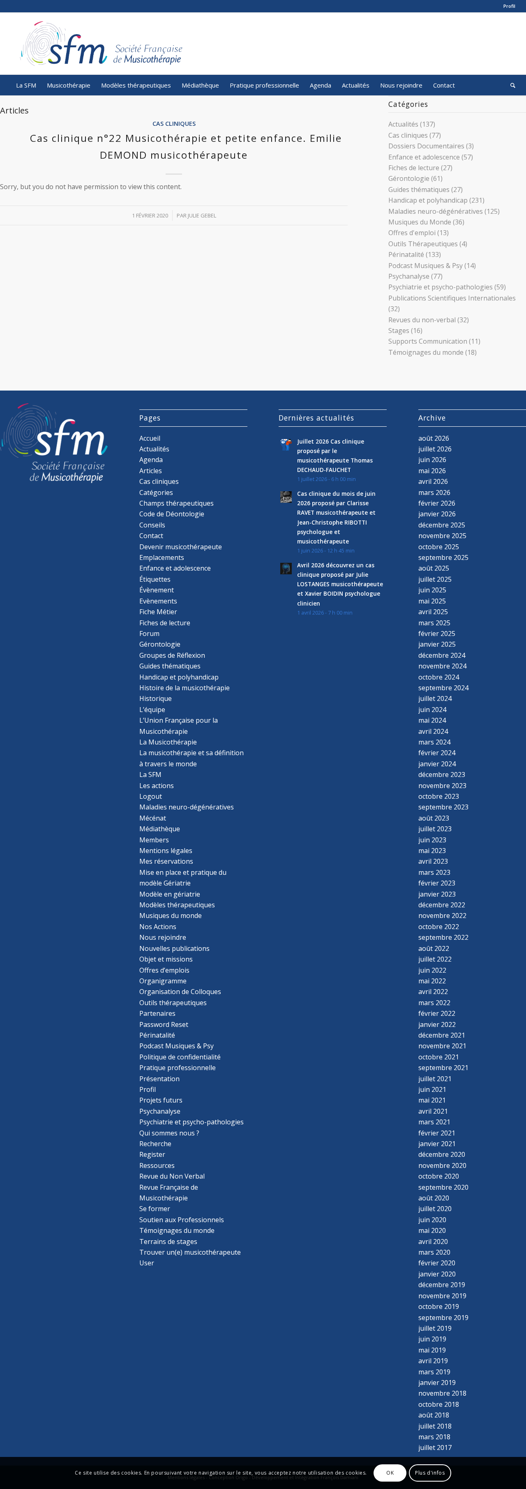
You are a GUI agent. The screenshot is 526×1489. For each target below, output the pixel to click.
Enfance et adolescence (424, 157)
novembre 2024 (442, 666)
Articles (150, 470)
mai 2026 (432, 470)
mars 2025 (434, 622)
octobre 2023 (438, 796)
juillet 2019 (435, 1328)
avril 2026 (433, 481)
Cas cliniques (174, 123)
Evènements (158, 601)
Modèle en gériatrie (169, 894)
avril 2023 (433, 861)
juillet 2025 (435, 579)
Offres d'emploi (412, 232)
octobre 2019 (438, 1306)
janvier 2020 (437, 1274)
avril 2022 (433, 991)
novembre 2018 (442, 1393)
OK (390, 1472)
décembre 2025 (441, 524)
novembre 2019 (442, 1295)
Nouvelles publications (174, 948)
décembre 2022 (441, 904)
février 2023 (436, 883)
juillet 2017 (435, 1447)
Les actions (156, 785)
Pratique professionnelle (177, 1067)
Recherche (155, 1143)
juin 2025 (432, 589)
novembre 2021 (442, 1045)
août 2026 (433, 438)
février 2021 (436, 1133)
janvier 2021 (437, 1143)
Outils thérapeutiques (173, 1002)
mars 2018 (434, 1436)
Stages (398, 330)
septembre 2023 (443, 807)
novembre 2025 (442, 535)
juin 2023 (432, 839)
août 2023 (433, 818)
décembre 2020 (441, 1154)
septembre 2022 (443, 937)
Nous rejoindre (162, 937)
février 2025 (436, 633)
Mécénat (152, 818)
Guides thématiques (419, 189)
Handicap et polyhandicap (428, 200)
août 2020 (433, 1197)
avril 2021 (433, 1111)
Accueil (149, 438)
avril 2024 (433, 731)
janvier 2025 (437, 644)
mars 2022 (434, 1002)
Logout (150, 796)
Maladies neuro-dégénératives (435, 211)
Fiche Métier (158, 611)
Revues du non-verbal (422, 319)
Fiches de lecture (413, 167)
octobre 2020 (438, 1176)
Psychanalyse (408, 276)
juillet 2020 (435, 1208)
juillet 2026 (435, 448)
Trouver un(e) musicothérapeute (190, 1252)
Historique (155, 698)
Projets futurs (160, 1100)
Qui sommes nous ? (169, 1133)
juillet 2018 (435, 1426)
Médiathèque (159, 828)
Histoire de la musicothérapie (184, 687)
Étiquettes (155, 579)
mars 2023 (434, 872)
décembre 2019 (441, 1284)
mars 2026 (434, 492)
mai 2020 (432, 1230)
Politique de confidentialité (180, 1056)
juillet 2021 (435, 1078)
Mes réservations (166, 861)
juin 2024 (432, 709)
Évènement (156, 589)
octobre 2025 (438, 546)
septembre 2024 (443, 687)
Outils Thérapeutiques (423, 243)
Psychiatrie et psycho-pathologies (440, 286)
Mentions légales (165, 850)
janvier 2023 (437, 894)
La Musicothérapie (168, 742)
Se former (154, 1208)
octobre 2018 (438, 1404)
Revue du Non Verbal (172, 1176)
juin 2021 (432, 1089)
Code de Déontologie (171, 513)
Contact (151, 535)
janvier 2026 (437, 513)
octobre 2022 (438, 926)
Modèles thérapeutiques (177, 904)
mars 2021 (434, 1121)
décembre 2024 (441, 655)
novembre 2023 (442, 785)
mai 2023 (432, 850)
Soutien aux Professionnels (181, 1219)
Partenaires (157, 1013)
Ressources (157, 1165)
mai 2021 (432, 1100)
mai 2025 (432, 601)
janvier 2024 (437, 763)
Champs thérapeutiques (176, 503)
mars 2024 (434, 742)
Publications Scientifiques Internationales (452, 298)
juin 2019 (432, 1338)
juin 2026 (432, 459)
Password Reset (163, 1024)
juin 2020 (432, 1219)
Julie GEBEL (202, 215)
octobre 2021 (438, 1056)
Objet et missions (166, 959)
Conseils (152, 524)
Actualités (403, 124)
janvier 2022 (437, 1024)
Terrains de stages (168, 1241)
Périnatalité (406, 254)
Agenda (151, 459)
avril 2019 (433, 1360)
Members (154, 839)
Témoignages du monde (426, 352)
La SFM (150, 774)
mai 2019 (432, 1350)
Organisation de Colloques (180, 991)
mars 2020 (434, 1252)
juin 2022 (432, 970)
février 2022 (436, 1013)
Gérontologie (408, 178)
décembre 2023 (441, 774)
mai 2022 (432, 980)
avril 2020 (433, 1241)
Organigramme (163, 980)
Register (152, 1154)
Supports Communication (427, 341)
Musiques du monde (170, 915)
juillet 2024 (435, 698)
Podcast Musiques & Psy (425, 265)
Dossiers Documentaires (426, 145)
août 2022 (433, 948)
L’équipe (152, 709)
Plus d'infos (430, 1472)
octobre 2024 (438, 677)
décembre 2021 (441, 1035)
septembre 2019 (443, 1317)
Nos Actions (157, 926)
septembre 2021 (443, 1067)
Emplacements (161, 557)
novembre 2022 (442, 915)
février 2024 (436, 752)
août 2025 (433, 568)
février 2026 (436, 503)
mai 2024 (432, 720)
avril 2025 (433, 611)
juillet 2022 (435, 959)
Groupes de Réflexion (172, 655)
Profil (509, 6)
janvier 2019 (437, 1382)
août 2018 (433, 1415)
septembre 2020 (443, 1187)
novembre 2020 (442, 1165)
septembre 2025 (443, 557)
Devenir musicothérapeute (180, 546)
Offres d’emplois (164, 970)
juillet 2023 (435, 828)
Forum (149, 633)
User (146, 1262)
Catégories (156, 492)
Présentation (159, 1078)
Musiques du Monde (419, 222)
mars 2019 (434, 1371)
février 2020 (436, 1262)
